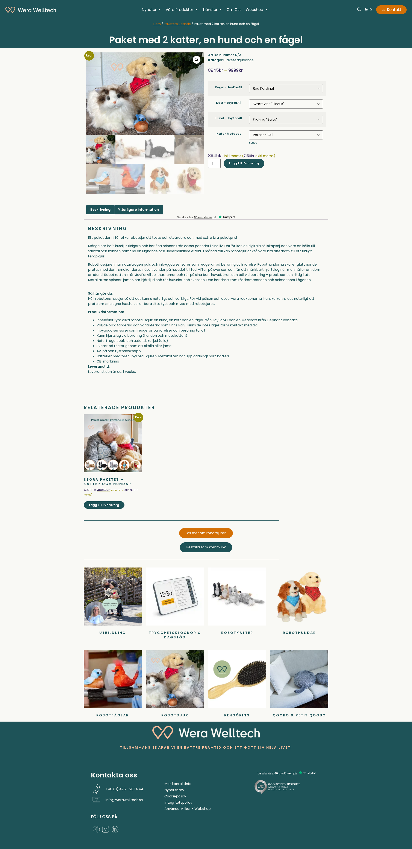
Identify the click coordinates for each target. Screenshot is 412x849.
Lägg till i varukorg (244, 163)
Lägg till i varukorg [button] (104, 505)
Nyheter (149, 9)
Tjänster (209, 9)
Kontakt (394, 9)
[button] (196, 60)
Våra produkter (179, 9)
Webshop (254, 9)
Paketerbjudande (177, 24)
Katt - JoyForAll (228, 102)
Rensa (253, 142)
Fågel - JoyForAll (228, 87)
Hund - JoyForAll (228, 118)
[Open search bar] (359, 9)
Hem (157, 24)
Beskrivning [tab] (100, 209)
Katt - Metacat (229, 133)
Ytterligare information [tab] (138, 209)
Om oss (234, 9)
